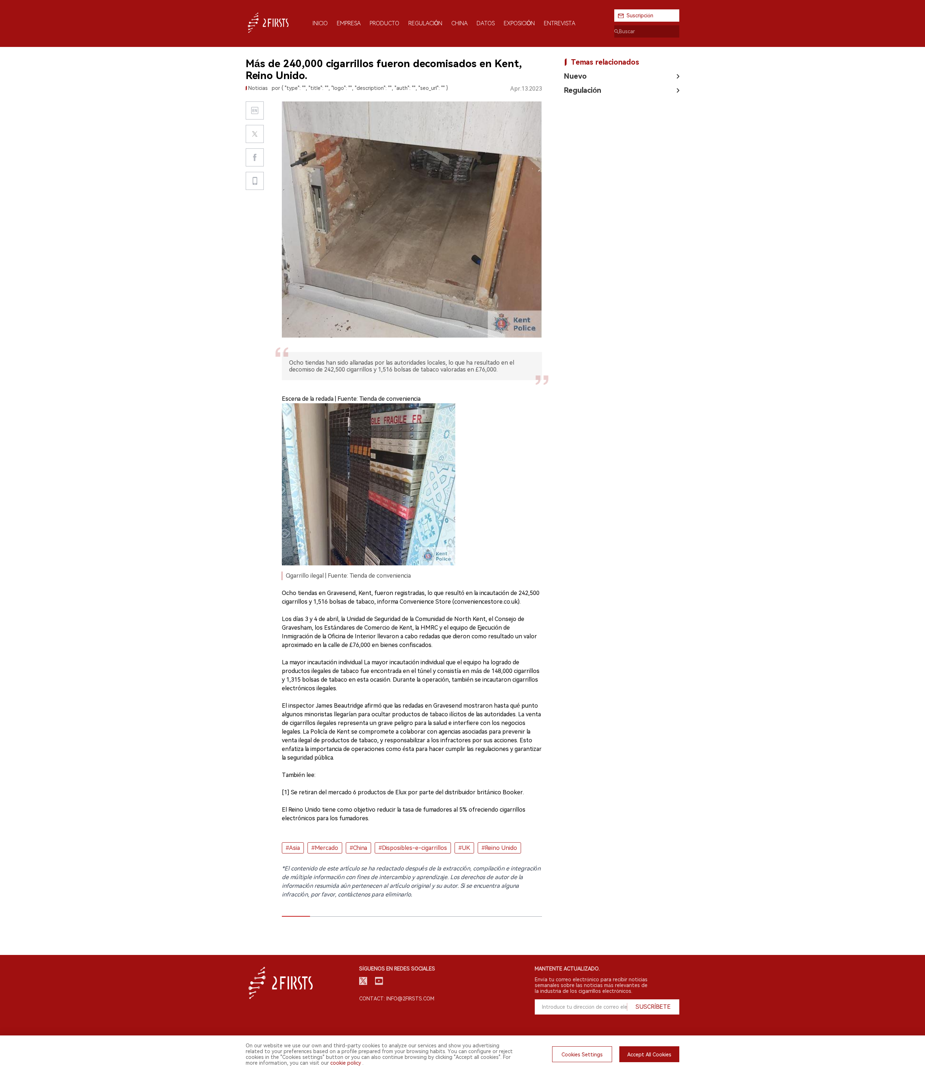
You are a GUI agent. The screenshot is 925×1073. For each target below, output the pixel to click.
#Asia (293, 847)
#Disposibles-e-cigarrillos (413, 847)
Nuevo (575, 76)
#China (358, 847)
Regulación (582, 90)
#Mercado (324, 847)
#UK (464, 847)
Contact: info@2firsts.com (396, 999)
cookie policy (345, 1063)
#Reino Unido (499, 847)
